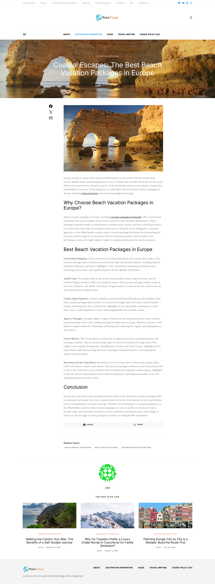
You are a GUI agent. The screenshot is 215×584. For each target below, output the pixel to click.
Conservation (29, 3)
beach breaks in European (78, 448)
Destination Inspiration (88, 34)
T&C (131, 3)
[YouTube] (183, 3)
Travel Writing (126, 34)
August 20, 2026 (53, 547)
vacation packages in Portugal (126, 217)
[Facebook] (179, 3)
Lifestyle (120, 3)
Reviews (86, 3)
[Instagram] (187, 3)
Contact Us (144, 3)
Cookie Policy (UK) (150, 34)
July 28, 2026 (169, 547)
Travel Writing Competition (64, 3)
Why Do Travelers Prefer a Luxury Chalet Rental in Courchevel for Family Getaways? (107, 542)
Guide (110, 34)
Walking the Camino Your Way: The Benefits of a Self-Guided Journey (49, 540)
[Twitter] (191, 3)
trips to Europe (90, 193)
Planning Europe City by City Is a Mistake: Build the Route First (165, 540)
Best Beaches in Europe (107, 448)
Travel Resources (103, 3)
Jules (113, 81)
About (66, 34)
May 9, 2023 (103, 81)
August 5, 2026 (111, 551)
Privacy (43, 3)
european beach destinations (137, 448)
